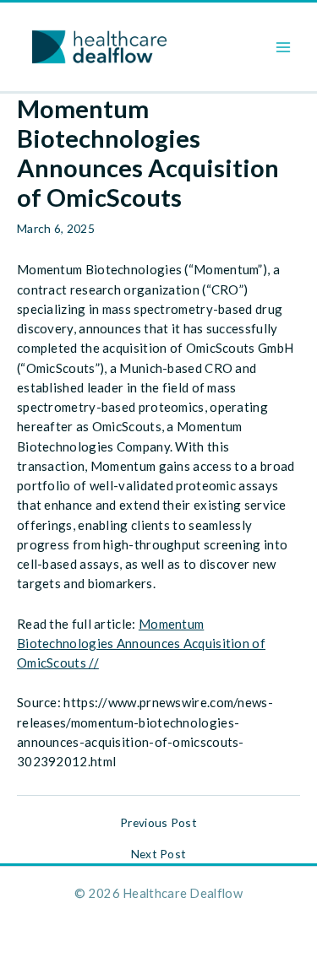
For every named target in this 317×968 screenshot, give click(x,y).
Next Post (159, 854)
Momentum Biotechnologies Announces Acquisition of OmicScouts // (141, 643)
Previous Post (158, 823)
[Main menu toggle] (283, 47)
